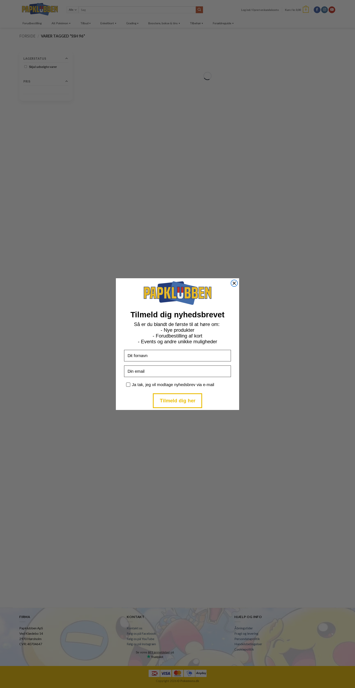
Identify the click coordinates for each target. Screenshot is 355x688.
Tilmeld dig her (177, 400)
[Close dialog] (234, 283)
